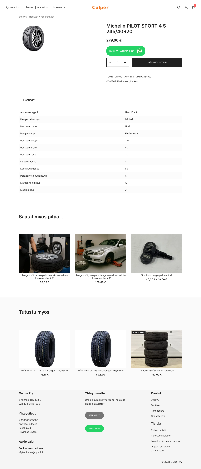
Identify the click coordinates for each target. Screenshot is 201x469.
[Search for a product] (179, 7)
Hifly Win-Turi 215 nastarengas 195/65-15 (101, 370)
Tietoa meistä (158, 430)
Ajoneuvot (11, 7)
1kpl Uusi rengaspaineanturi (156, 275)
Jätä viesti (94, 415)
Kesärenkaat (47, 16)
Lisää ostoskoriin (157, 62)
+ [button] (125, 62)
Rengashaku (157, 410)
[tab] (29, 100)
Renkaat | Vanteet (35, 7)
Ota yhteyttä (158, 416)
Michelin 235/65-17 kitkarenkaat (156, 370)
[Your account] (186, 7)
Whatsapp (94, 428)
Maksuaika (59, 7)
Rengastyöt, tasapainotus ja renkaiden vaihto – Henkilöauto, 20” (100, 276)
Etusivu (23, 16)
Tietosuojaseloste (161, 435)
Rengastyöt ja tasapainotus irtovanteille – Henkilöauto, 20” (44, 276)
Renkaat (33, 16)
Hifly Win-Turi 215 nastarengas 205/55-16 (44, 370)
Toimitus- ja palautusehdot (166, 441)
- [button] (110, 62)
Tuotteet (155, 405)
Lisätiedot (29, 99)
